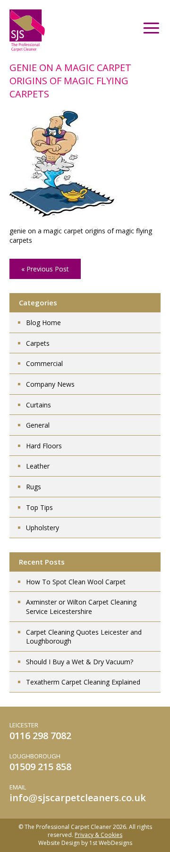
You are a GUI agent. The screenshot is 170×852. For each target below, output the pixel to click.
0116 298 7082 (40, 735)
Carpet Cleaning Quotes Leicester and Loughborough (84, 637)
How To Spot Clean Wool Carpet (76, 581)
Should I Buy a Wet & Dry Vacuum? (79, 661)
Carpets (38, 343)
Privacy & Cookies (98, 835)
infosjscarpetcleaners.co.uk (77, 797)
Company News (50, 384)
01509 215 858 (40, 766)
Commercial (44, 363)
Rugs (33, 486)
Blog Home (43, 322)
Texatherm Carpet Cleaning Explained (83, 681)
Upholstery (42, 527)
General (38, 425)
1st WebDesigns (110, 843)
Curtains (38, 404)
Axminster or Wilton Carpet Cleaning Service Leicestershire (81, 606)
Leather (38, 466)
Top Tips (39, 507)
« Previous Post (45, 268)
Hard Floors (44, 445)
